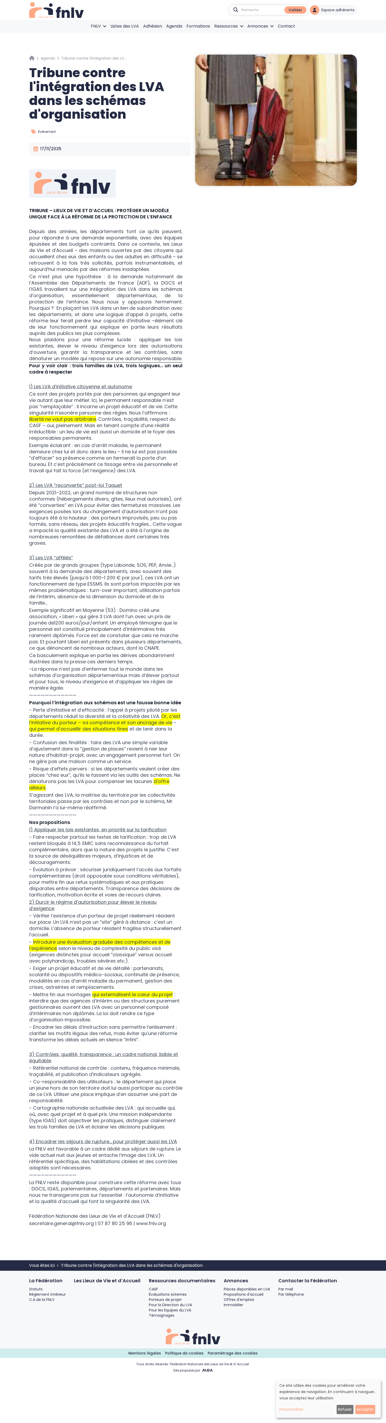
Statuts (36, 1289)
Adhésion (152, 26)
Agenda (174, 26)
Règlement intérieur (47, 1294)
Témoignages (161, 1315)
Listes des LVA (125, 26)
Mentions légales (144, 1353)
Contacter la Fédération (307, 1280)
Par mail (285, 1289)
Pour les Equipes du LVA (170, 1310)
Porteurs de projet (165, 1299)
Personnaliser (291, 1409)
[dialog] (328, 1399)
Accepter (365, 1409)
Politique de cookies (184, 1353)
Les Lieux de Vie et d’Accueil (107, 1280)
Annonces (257, 26)
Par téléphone (291, 1294)
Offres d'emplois (239, 1299)
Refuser (345, 1409)
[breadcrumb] (31, 58)
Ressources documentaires (182, 1280)
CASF (153, 1289)
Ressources (226, 26)
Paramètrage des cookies (233, 1353)
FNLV (96, 26)
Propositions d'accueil (243, 1294)
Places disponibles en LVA (247, 1289)
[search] (235, 10)
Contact (286, 26)
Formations (198, 26)
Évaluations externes (168, 1294)
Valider (295, 10)
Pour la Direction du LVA (170, 1305)
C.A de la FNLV (41, 1299)
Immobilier (233, 1305)
